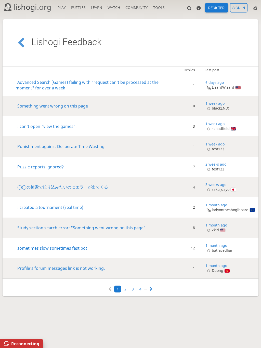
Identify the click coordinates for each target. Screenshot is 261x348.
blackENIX (220, 108)
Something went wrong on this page (52, 106)
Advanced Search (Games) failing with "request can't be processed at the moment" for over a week (87, 85)
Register (216, 8)
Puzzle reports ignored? (40, 167)
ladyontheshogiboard (230, 209)
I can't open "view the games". (46, 126)
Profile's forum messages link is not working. (61, 268)
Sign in (238, 8)
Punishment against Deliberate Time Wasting (61, 146)
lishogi (32, 7)
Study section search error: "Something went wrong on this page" (81, 228)
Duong (217, 270)
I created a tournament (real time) (50, 207)
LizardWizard (223, 87)
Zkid (215, 229)
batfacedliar (222, 250)
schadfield (221, 128)
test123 (218, 148)
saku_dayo (220, 189)
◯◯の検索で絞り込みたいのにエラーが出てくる (62, 187)
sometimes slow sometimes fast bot (52, 248)
